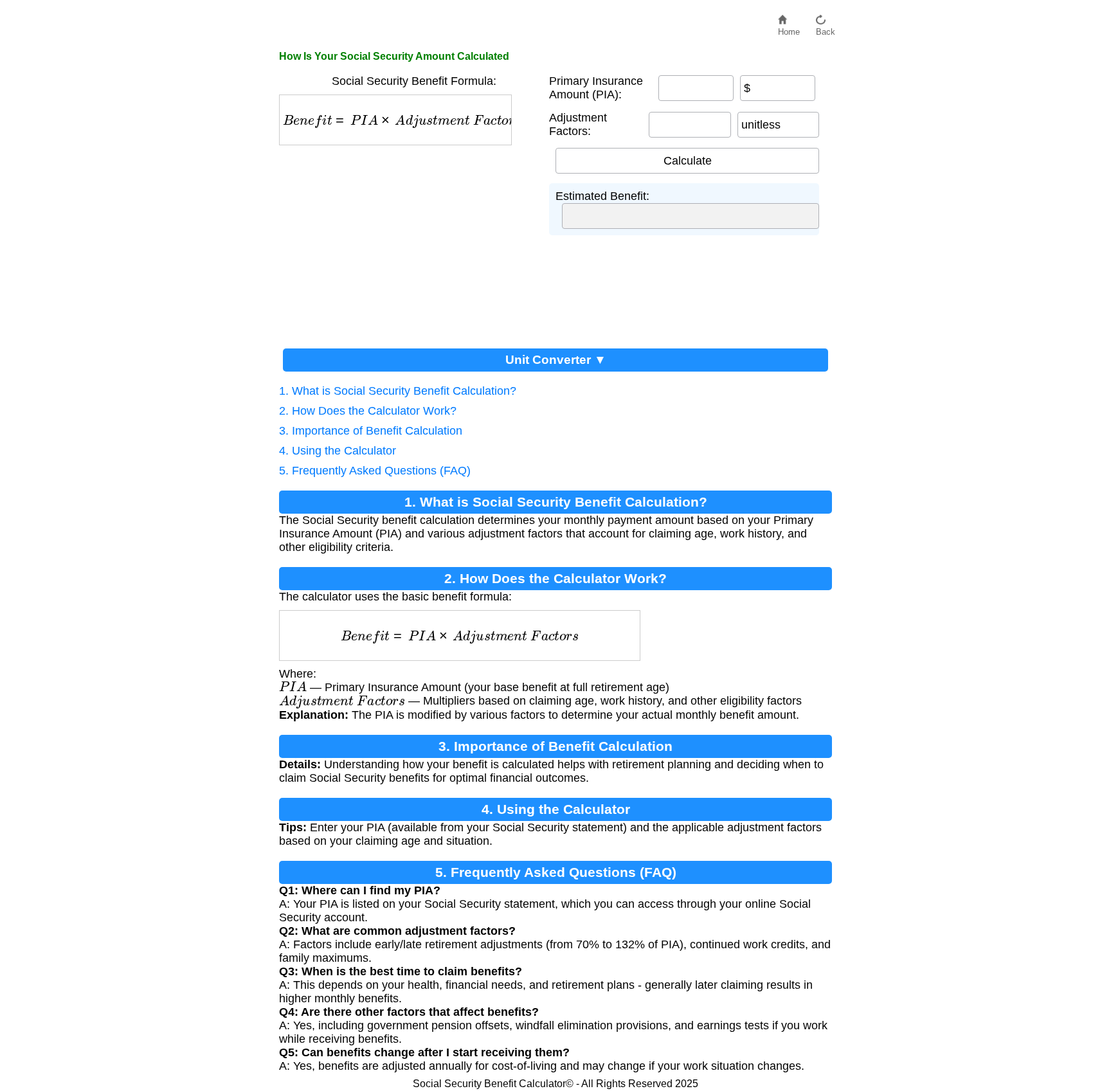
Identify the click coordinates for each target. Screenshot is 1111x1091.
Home (789, 28)
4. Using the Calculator (337, 450)
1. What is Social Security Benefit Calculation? (397, 390)
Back (825, 28)
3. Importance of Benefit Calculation (370, 430)
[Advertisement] (414, 242)
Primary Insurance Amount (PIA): (596, 88)
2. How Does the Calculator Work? (367, 410)
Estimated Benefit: (602, 196)
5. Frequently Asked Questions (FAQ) (375, 470)
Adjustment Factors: (578, 124)
